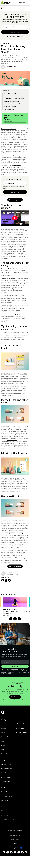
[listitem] (15, 606)
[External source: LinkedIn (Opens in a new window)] (22, 852)
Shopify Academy (6, 777)
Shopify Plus (5, 815)
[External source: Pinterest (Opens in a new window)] (26, 852)
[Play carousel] (15, 618)
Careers (3, 728)
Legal (2, 749)
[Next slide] (19, 618)
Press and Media (6, 737)
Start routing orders (15, 200)
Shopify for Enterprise (7, 819)
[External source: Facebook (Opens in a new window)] (4, 852)
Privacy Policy (7, 673)
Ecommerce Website (21, 732)
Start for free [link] (15, 32)
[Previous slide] (10, 618)
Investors (4, 732)
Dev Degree (4, 800)
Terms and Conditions (23, 672)
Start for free (21, 2)
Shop (2, 811)
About (3, 724)
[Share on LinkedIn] (9, 580)
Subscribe (15, 666)
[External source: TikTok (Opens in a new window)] (18, 852)
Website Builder (20, 728)
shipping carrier (12, 440)
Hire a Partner (5, 773)
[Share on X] (6, 580)
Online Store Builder (21, 724)
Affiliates (3, 745)
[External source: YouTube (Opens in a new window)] (11, 852)
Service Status (5, 754)
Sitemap (15, 843)
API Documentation (6, 796)
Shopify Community (7, 781)
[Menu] (28, 3)
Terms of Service (15, 835)
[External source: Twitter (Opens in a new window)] (7, 852)
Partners (3, 741)
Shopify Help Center (7, 768)
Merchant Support (6, 764)
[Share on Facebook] (2, 580)
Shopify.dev (4, 792)
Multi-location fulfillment (8, 129)
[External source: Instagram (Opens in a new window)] (15, 852)
